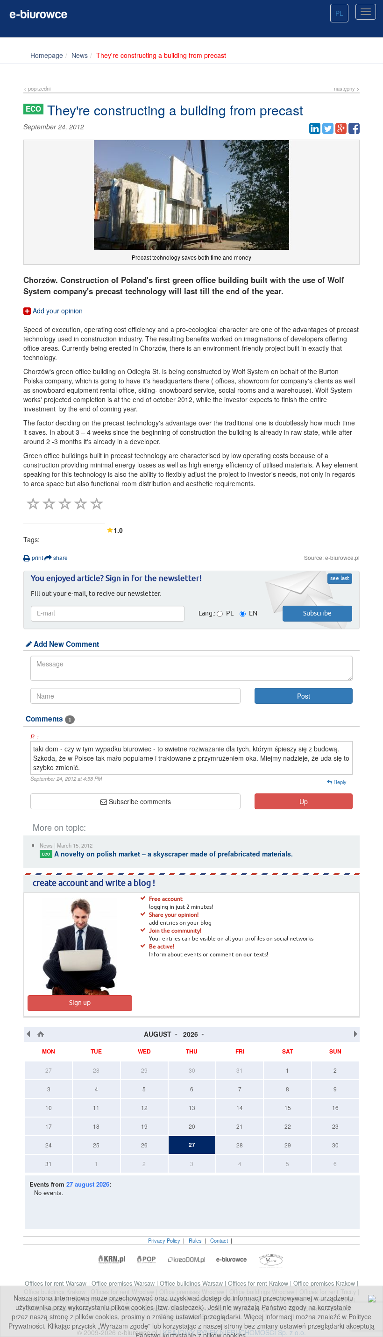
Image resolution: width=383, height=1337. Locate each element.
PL (339, 13)
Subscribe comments (139, 801)
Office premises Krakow (325, 1283)
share (60, 557)
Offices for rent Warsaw (56, 1283)
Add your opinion (57, 310)
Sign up (80, 1003)
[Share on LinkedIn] (314, 128)
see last (339, 578)
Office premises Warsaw (124, 1283)
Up (303, 801)
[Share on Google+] (341, 128)
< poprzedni (36, 88)
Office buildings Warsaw (192, 1283)
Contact (219, 1240)
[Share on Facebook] (354, 128)
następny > (347, 88)
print (36, 557)
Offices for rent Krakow (259, 1283)
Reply (339, 781)
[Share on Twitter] (327, 128)
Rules (195, 1240)
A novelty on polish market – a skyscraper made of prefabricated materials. (167, 853)
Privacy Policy (164, 1240)
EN (253, 613)
